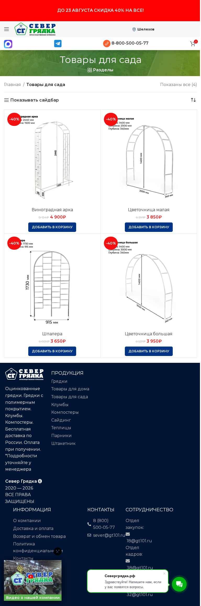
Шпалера (52, 333)
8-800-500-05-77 (129, 43)
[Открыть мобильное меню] (6, 29)
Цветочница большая (148, 333)
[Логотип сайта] (34, 28)
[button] (52, 227)
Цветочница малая (149, 209)
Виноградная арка (52, 209)
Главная (12, 84)
